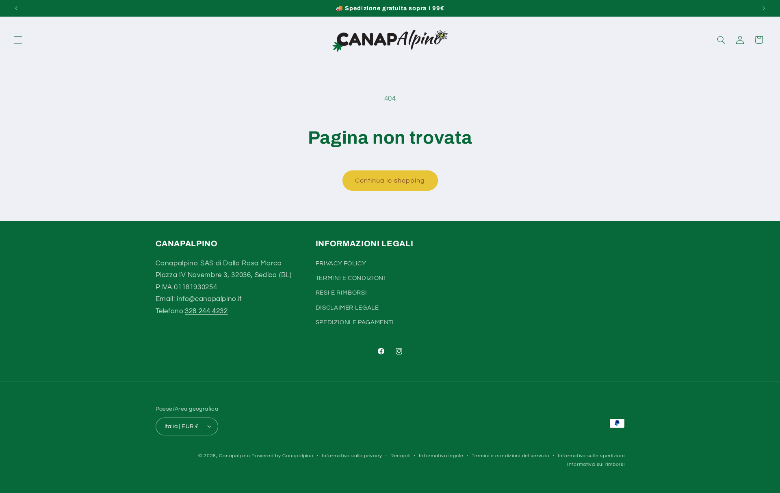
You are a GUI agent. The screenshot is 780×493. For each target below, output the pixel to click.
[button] (18, 39)
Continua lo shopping (390, 180)
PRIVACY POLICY (341, 263)
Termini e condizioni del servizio (510, 456)
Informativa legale (441, 456)
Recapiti (400, 456)
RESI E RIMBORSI (341, 293)
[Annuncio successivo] (764, 8)
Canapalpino (234, 455)
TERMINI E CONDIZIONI (351, 278)
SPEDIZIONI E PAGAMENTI (355, 322)
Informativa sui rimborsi (596, 464)
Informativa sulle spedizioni (591, 456)
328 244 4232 (206, 310)
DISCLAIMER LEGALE (347, 307)
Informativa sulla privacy (352, 456)
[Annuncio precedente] (16, 8)
